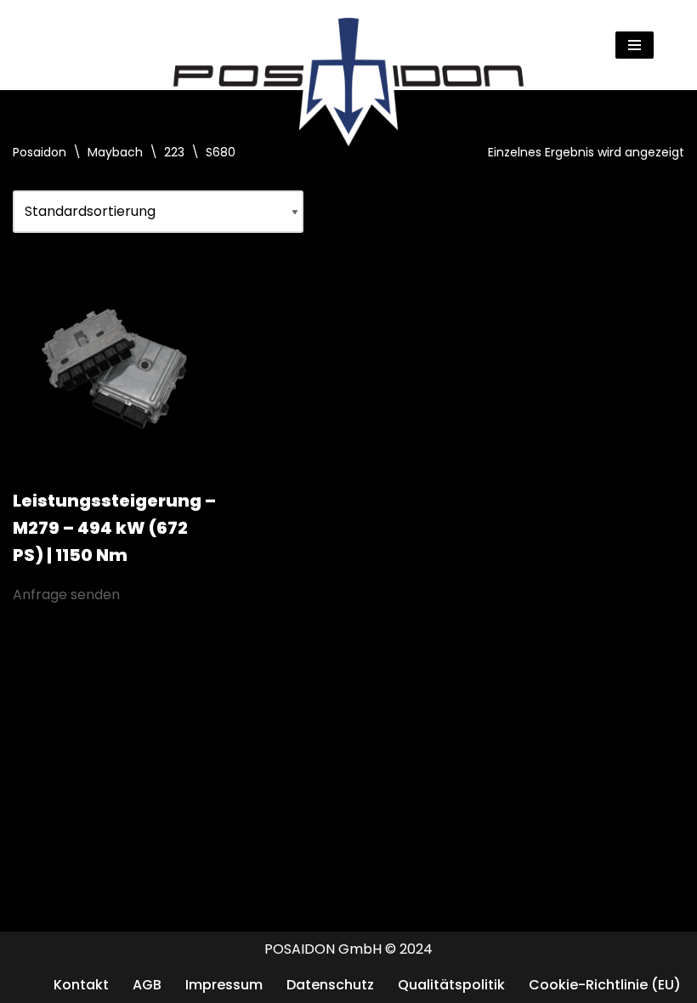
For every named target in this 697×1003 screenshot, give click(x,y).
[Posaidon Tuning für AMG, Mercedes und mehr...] (348, 45)
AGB (147, 984)
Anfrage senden (66, 594)
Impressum (224, 984)
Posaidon (39, 152)
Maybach (115, 152)
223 (174, 152)
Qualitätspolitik (451, 984)
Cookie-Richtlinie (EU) (605, 984)
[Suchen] (669, 44)
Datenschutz (330, 984)
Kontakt (81, 984)
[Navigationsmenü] (634, 45)
